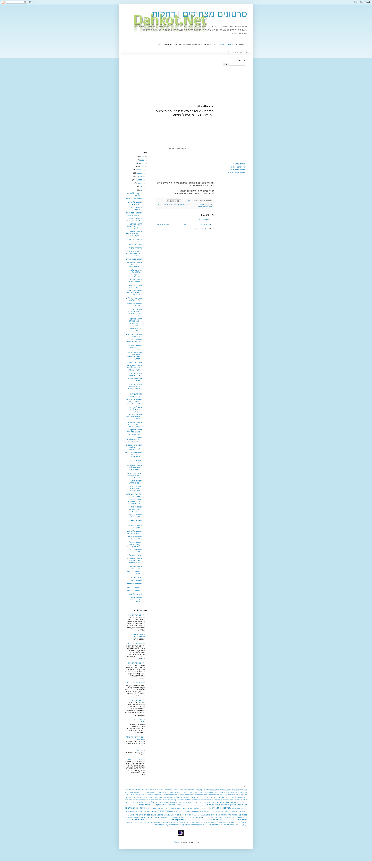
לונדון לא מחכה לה (206, 802)
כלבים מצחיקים (222, 802)
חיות (214, 799)
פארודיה (220, 811)
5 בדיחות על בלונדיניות (134, 594)
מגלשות (170, 802)
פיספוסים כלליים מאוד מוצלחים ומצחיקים (134, 532)
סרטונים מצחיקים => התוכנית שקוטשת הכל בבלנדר (134, 226)
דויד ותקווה (154, 797)
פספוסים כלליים (144, 815)
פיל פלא (211, 811)
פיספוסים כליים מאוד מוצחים (134, 305)
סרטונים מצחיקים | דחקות (199, 14)
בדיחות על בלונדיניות (134, 584)
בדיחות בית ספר (189, 792)
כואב (235, 802)
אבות (193, 790)
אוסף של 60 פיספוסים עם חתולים (134, 335)
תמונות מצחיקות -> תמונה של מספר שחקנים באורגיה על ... (134, 387)
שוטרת (189, 820)
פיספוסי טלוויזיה (174, 811)
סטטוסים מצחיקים (238, 167)
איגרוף (170, 790)
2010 (142, 167)
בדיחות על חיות (235, 795)
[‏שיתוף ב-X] (173, 201)
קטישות (162, 817)
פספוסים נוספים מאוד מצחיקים (134, 521)
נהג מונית (130, 805)
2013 (142, 156)
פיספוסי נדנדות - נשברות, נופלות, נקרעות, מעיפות (135, 509)
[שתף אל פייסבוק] (171, 201)
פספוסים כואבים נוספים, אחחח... (135, 482)
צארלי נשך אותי (212, 817)
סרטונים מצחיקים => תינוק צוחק (134, 567)
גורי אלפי (179, 797)
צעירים (187, 817)
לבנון (214, 802)
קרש (129, 817)
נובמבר (139, 173)
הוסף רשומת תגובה (203, 219)
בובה (163, 795)
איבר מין (175, 790)
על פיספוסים (236, 52)
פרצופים (244, 817)
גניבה (173, 797)
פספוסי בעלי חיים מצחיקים (136, 461)
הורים (137, 797)
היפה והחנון (131, 797)
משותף (183, 805)
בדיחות (218, 792)
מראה (194, 204)
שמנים (228, 822)
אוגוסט (139, 183)
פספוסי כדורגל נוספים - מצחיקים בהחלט (134, 538)
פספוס (128, 811)
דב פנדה (168, 797)
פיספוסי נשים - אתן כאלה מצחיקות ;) (135, 281)
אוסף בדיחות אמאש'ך (134, 362)
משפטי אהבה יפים (238, 170)
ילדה (160, 800)
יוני (141, 190)
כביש (126, 800)
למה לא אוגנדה (190, 802)
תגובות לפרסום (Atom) (198, 229)
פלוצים (137, 811)
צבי (206, 817)
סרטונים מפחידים (138, 700)
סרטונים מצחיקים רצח (136, 643)
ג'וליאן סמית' (191, 797)
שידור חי (167, 820)
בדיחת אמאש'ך (194, 795)
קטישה (167, 817)
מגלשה (175, 802)
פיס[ (197, 811)
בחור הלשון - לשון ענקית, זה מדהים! (134, 395)
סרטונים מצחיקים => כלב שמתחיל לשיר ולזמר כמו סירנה (134, 432)
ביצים (130, 795)
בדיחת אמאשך (184, 795)
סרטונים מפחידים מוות (136, 759)
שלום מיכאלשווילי (138, 820)
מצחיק (218, 805)
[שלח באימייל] (179, 201)
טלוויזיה (170, 800)
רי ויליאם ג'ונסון (215, 820)
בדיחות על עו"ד (224, 795)
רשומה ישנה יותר (162, 224)
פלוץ (141, 811)
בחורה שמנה (144, 795)
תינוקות (167, 822)
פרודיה (127, 815)
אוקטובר (139, 177)
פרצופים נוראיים (223, 817)
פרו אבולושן (134, 815)
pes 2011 (201, 825)
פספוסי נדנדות (199, 815)
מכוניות (244, 805)
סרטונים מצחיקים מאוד (136, 615)
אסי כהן (244, 792)
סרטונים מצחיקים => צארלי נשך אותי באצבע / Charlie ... (134, 561)
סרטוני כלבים (150, 808)
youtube (158, 824)
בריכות (199, 797)
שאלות (194, 820)
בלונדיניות (243, 797)
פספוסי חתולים (231, 815)
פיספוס (193, 811)
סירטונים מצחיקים (173, 204)
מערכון (233, 805)
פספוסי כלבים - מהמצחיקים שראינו (134, 341)
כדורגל (245, 802)
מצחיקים (210, 805)
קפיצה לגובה (135, 817)
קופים (172, 817)
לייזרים (198, 802)
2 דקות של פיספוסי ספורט (135, 330)
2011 (142, 163)
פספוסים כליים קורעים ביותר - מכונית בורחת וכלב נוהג (133, 475)
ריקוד (207, 820)
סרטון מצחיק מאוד (191, 808)
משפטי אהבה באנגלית (236, 173)
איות (166, 790)
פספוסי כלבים (221, 815)
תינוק (172, 822)
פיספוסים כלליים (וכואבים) (136, 208)
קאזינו (182, 817)
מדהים (164, 802)
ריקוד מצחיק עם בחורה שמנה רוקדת (134, 495)
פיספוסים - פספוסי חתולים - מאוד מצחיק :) (135, 347)
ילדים (157, 800)
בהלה (167, 795)
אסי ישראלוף (129, 790)
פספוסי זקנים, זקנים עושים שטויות (135, 516)
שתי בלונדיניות (205, 822)
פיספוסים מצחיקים (150, 812)
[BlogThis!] (176, 201)
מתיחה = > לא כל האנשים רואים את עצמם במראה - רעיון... (134, 312)
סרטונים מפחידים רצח (136, 663)
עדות (229, 811)
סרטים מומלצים (239, 164)
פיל (216, 811)
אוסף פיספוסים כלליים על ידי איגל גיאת (134, 299)
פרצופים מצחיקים (235, 817)
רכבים (198, 820)
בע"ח (227, 797)
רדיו (235, 820)
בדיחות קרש (203, 795)
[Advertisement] (189, 79)
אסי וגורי (138, 790)
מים (133, 802)
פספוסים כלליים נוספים (134, 198)
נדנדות (136, 805)
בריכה (204, 797)
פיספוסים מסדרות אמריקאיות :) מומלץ (134, 219)
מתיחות (183, 204)
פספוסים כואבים (136, 577)
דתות (141, 797)
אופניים (181, 790)
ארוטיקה (238, 792)
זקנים (231, 800)
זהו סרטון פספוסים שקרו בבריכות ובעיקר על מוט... (133, 599)
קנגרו (141, 817)
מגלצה (180, 802)
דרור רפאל (146, 797)
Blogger (177, 842)
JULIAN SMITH (229, 825)
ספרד (201, 808)
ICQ (237, 825)
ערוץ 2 (225, 811)
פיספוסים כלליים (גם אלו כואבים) (135, 203)
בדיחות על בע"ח (137, 792)
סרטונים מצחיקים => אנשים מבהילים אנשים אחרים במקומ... (134, 322)
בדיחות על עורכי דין (135, 248)
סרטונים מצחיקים (224, 44)
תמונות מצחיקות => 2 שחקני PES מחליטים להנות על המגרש (134, 356)
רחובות (223, 820)
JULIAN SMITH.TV (216, 825)
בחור (155, 795)
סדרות (237, 808)
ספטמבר (138, 180)
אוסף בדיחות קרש (135, 245)
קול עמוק (177, 817)
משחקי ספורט (167, 805)
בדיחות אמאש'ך (210, 792)
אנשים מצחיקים (202, 204)
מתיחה (188, 204)
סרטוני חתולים (160, 808)
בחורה (151, 795)
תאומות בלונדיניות (195, 822)
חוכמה (227, 800)
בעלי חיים (221, 797)
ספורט (205, 808)
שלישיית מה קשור (237, 822)
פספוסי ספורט (180, 815)
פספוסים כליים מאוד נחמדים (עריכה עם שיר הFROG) (134, 293)
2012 (142, 160)
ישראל (130, 800)
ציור (191, 817)
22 (197, 790)
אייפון (158, 790)
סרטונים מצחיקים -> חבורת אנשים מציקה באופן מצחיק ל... (133, 233)
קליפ (145, 817)
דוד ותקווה (161, 797)
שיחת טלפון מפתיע (158, 820)
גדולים (185, 797)
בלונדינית (236, 797)
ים (141, 800)
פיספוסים (163, 811)
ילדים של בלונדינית (148, 800)
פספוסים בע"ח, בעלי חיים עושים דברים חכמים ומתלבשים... (134, 439)
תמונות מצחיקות (153, 822)
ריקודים (202, 820)
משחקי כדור (176, 805)
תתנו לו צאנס (134, 822)
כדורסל (239, 802)
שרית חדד (217, 822)
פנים (132, 811)
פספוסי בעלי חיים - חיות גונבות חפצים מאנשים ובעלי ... (133, 455)
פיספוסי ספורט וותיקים (134, 259)
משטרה (153, 805)
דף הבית (184, 224)
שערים (223, 822)
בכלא (126, 795)
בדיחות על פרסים (213, 795)
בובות (159, 795)
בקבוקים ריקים (211, 797)
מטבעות (143, 802)
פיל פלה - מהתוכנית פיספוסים (135, 527)
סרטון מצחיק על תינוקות (174, 808)
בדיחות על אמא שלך (165, 792)
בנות (231, 797)
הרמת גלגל (237, 800)
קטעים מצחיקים (153, 817)
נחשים (245, 808)
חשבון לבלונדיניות (196, 800)
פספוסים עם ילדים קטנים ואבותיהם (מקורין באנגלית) (135, 501)
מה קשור (158, 802)
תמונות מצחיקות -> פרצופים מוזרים (135, 374)
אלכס (154, 790)
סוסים (232, 808)
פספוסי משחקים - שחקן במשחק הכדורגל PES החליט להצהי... (133, 401)
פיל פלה (206, 811)
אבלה (190, 790)
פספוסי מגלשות (136, 580)
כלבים (230, 802)
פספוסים (169, 814)
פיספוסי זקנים (185, 811)
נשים (241, 808)
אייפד (162, 790)
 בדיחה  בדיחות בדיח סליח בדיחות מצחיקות (222, 790)
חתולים (187, 800)
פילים (201, 811)
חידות (218, 800)
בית (247, 52)
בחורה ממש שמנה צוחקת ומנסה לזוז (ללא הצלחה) (134, 488)
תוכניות (186, 822)
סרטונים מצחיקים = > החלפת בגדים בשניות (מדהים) (134, 264)
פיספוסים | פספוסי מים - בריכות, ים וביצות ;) (134, 214)
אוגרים (186, 790)
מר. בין (193, 805)
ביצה (134, 795)
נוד (126, 805)
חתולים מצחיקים (179, 800)
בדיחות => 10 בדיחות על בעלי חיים (134, 194)
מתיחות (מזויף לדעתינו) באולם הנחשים (134, 286)
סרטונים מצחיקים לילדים (136, 683)
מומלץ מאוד (150, 802)
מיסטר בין (128, 802)
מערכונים (225, 805)
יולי (141, 187)
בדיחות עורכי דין (177, 792)
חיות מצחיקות (206, 800)
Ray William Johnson (189, 825)
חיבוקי (223, 800)
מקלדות (198, 805)
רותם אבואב (230, 820)
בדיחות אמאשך (199, 792)
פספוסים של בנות (138, 750)
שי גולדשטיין (181, 820)
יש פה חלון (136, 800)
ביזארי (138, 795)
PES (206, 825)
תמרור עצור (142, 822)
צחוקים (201, 817)
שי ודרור (174, 820)
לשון (184, 802)
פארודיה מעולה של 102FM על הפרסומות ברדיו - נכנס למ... (135, 273)
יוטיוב (165, 799)
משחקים (159, 805)
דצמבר (139, 170)
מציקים (203, 805)
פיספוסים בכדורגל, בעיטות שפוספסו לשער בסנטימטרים (134, 544)
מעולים (239, 805)
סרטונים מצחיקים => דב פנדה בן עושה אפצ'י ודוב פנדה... (134, 424)
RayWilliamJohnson (173, 825)
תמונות (161, 822)
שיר (146, 820)
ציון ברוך (196, 817)
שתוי (212, 822)
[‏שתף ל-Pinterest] (168, 201)
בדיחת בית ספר (174, 795)
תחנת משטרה (178, 822)
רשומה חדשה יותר (206, 224)
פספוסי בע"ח (242, 815)
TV (163, 825)
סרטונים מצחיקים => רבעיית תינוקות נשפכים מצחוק (134, 468)
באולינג (233, 792)
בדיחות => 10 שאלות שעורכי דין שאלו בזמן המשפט (133, 253)
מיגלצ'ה (137, 802)
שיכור (150, 820)
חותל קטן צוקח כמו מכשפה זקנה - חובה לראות (134, 417)
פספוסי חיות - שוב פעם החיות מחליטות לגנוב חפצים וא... (134, 447)
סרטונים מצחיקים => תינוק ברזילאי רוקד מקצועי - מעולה (134, 368)
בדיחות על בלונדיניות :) (134, 587)
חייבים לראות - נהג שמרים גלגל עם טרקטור (135, 409)
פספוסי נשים (189, 815)
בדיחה (223, 792)
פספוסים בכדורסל (135, 555)
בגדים (228, 792)
